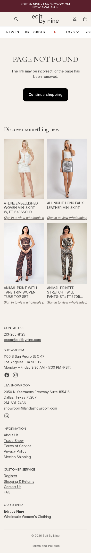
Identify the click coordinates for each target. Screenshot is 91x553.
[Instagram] (15, 375)
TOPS (70, 32)
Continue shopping (45, 94)
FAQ (7, 492)
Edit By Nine (51, 535)
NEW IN (12, 32)
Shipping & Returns (19, 481)
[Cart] (85, 19)
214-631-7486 (15, 403)
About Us (11, 435)
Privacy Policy (15, 451)
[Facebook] (7, 375)
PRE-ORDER (35, 32)
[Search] (16, 19)
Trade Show (14, 440)
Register (10, 476)
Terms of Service (18, 446)
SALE (55, 32)
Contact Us (12, 487)
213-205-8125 (14, 334)
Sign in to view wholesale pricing (28, 218)
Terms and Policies (45, 546)
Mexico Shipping (17, 457)
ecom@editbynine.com (22, 340)
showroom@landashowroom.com (30, 408)
